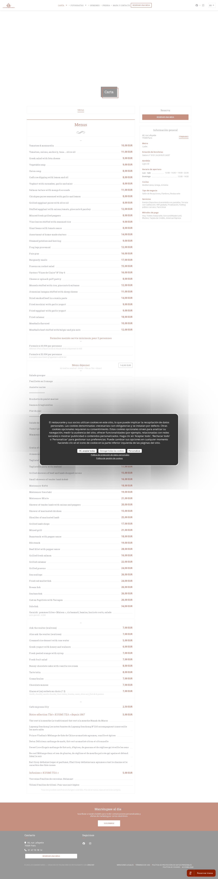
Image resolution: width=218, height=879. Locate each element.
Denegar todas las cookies (112, 450)
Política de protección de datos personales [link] (110, 455)
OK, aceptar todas (87, 450)
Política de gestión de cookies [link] (109, 458)
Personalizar (134, 450)
